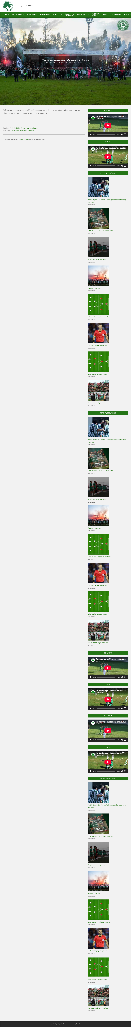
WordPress (79, 1024)
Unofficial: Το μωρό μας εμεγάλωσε (26, 128)
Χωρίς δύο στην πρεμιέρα (97, 259)
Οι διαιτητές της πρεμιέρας (97, 345)
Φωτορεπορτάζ (79, 62)
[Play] (91, 134)
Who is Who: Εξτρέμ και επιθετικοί (100, 317)
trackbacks (25, 139)
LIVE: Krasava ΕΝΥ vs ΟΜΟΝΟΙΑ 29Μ (100, 231)
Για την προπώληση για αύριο (98, 403)
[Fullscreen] (125, 134)
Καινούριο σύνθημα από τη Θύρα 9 (22, 131)
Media (63, 62)
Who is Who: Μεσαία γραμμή (97, 374)
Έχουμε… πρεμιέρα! (94, 288)
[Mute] (122, 134)
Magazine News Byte (63, 1024)
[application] (108, 125)
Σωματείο (69, 62)
